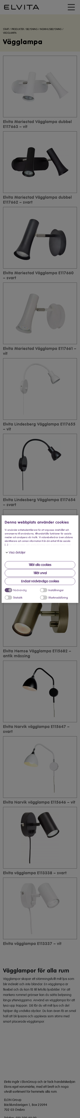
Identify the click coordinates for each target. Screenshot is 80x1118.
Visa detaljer (17, 552)
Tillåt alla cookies (40, 565)
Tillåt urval (40, 573)
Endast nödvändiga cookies (40, 581)
